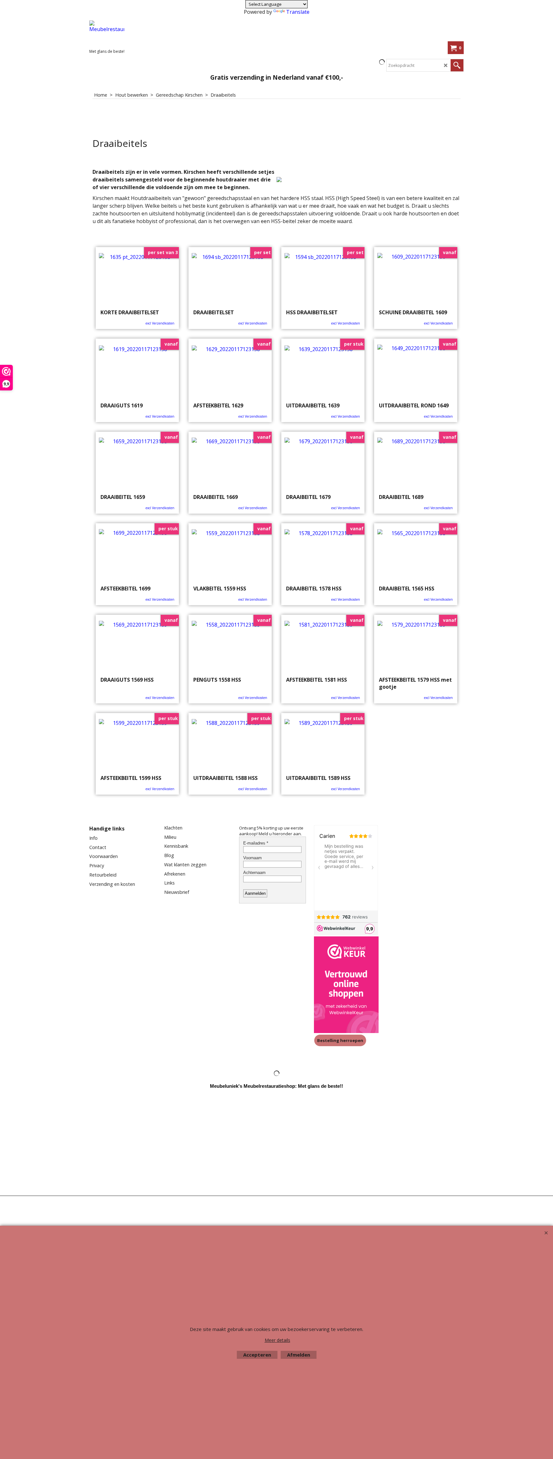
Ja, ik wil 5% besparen (332, 187)
